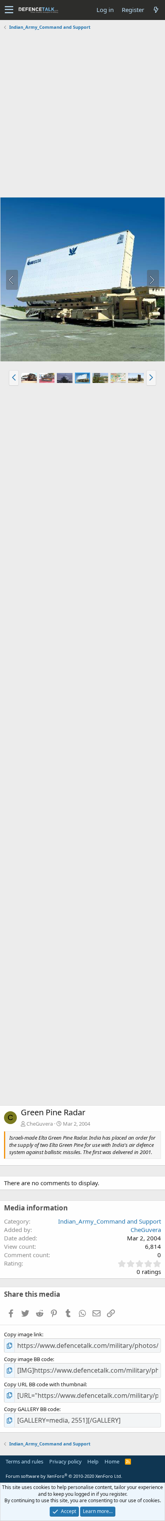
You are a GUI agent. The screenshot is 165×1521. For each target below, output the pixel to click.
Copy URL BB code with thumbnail (45, 1384)
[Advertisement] (82, 114)
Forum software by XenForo (64, 1476)
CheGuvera (39, 1123)
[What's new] (155, 9)
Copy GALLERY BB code (31, 1409)
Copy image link (23, 1334)
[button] (9, 10)
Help (93, 1461)
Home (112, 1461)
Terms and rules (24, 1461)
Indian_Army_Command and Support (109, 1221)
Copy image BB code (28, 1359)
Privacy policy (65, 1461)
